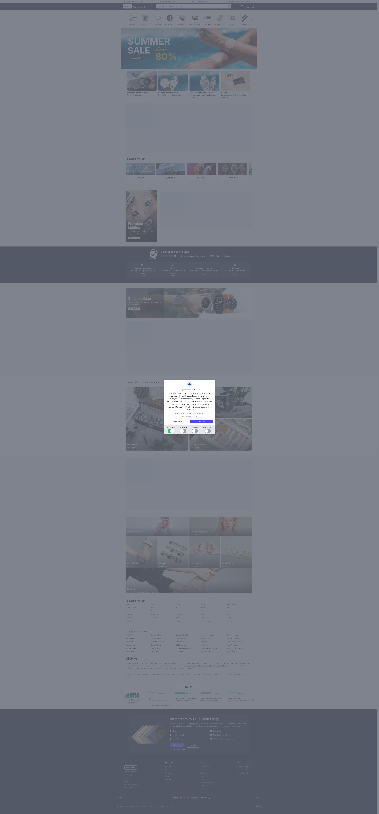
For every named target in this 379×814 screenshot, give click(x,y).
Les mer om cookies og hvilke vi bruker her (189, 413)
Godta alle (201, 421)
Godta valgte (177, 421)
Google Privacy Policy (189, 416)
